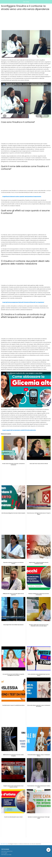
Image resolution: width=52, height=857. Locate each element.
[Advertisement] (26, 20)
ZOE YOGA (26, 2)
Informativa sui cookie (6, 854)
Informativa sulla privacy (6, 851)
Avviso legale (4, 853)
